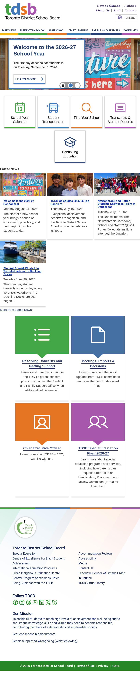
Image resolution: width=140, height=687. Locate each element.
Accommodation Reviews (96, 553)
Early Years (9, 30)
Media (83, 563)
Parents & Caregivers (106, 30)
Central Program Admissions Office (36, 578)
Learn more (26, 79)
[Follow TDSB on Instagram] (22, 602)
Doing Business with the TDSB (32, 583)
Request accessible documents (33, 634)
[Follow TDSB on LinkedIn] (41, 602)
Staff (117, 10)
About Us (102, 10)
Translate (129, 17)
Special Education (24, 553)
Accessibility (87, 558)
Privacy (103, 666)
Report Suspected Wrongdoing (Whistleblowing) (44, 641)
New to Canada (108, 6)
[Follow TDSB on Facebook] (15, 602)
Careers (130, 10)
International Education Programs (34, 568)
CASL (116, 666)
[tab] (70, 85)
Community (131, 30)
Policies (130, 6)
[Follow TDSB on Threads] (28, 602)
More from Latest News (16, 309)
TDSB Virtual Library (92, 583)
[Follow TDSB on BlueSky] (54, 602)
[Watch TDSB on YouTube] (35, 602)
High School (57, 30)
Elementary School (32, 30)
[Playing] (62, 85)
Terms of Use (85, 666)
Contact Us (86, 568)
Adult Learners (78, 30)
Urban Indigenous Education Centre (36, 573)
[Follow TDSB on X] (48, 602)
